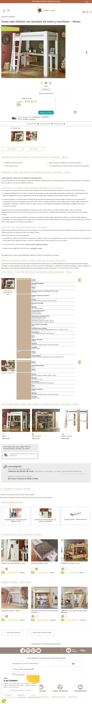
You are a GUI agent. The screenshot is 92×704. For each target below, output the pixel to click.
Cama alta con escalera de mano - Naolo (8, 292)
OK (73, 663)
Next (86, 52)
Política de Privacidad (25, 669)
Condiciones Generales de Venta (39, 697)
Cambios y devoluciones (60, 691)
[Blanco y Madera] (50, 83)
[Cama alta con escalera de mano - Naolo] (8, 283)
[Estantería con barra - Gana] (74, 550)
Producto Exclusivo (45, 124)
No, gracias (8, 695)
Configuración (21, 695)
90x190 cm (46, 89)
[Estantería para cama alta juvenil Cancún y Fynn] (16, 513)
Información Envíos (81, 691)
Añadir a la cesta (46, 112)
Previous (3, 52)
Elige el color (6, 438)
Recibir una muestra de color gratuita (22, 454)
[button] (4, 701)
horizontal (34, 248)
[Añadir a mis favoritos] (75, 113)
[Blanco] (42, 83)
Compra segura (41, 691)
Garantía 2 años (31, 124)
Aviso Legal (21, 697)
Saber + (87, 1)
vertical (40, 248)
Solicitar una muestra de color (46, 93)
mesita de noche (30, 244)
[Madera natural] (46, 83)
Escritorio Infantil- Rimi (8, 373)
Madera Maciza (58, 124)
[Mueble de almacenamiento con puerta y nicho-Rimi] (45, 513)
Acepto (33, 695)
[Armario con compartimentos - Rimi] (14, 550)
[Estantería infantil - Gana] (44, 550)
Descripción (12, 149)
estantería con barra (41, 244)
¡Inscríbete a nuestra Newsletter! (46, 658)
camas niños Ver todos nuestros (42, 632)
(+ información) (32, 119)
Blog (82, 650)
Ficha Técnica (33, 149)
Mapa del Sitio (73, 697)
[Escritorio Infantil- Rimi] (8, 365)
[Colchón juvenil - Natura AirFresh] (75, 513)
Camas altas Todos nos (13, 632)
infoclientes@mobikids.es (71, 471)
